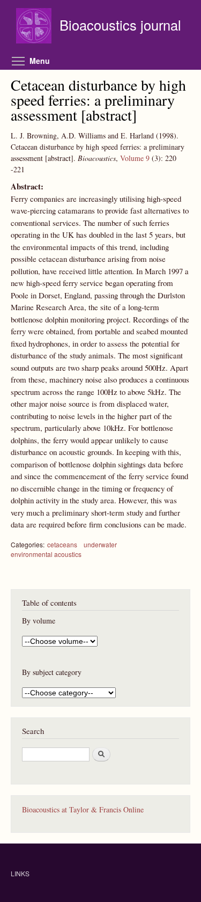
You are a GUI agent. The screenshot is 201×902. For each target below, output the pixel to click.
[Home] (35, 27)
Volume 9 (135, 158)
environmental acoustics (46, 554)
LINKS (20, 873)
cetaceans (62, 544)
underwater (100, 544)
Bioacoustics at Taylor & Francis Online (83, 809)
